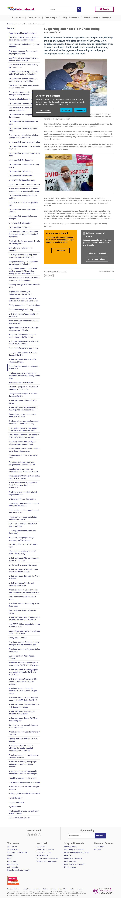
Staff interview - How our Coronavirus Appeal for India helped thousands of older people (23, 234)
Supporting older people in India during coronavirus (24, 367)
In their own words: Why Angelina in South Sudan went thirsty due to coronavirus (23, 485)
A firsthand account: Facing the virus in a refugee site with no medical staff (24, 643)
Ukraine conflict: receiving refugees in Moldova (23, 210)
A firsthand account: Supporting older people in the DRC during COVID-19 (23, 698)
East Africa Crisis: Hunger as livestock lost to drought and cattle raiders (24, 38)
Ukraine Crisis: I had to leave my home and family (24, 45)
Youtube (32, 834)
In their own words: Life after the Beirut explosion (24, 577)
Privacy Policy (26, 889)
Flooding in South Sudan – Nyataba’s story (23, 203)
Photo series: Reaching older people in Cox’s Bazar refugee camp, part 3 (24, 429)
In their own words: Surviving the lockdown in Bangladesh (22, 712)
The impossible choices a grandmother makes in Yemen (24, 812)
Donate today (41, 846)
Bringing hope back (16, 802)
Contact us (106, 18)
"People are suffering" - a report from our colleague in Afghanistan (23, 262)
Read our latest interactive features (22, 33)
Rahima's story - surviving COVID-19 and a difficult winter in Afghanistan (23, 72)
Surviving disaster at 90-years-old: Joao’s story (22, 531)
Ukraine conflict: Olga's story (20, 223)
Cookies (45, 889)
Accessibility (36, 889)
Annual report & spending (17, 852)
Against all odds (15, 806)
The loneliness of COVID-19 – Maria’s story (23, 456)
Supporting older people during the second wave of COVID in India (22, 335)
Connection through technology (21, 309)
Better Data (68, 855)
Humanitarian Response (73, 858)
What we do (33, 18)
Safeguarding (12, 864)
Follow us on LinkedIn (97, 259)
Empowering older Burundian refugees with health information (24, 504)
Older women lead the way (19, 817)
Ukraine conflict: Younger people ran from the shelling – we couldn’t (23, 79)
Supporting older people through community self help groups (21, 538)
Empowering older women (74, 849)
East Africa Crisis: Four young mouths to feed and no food (24, 86)
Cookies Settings (43, 110)
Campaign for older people (46, 861)
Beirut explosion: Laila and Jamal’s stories (22, 611)
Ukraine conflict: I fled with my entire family (23, 129)
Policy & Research (69, 18)
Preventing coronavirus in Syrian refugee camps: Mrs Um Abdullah (22, 463)
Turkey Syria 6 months (17, 637)
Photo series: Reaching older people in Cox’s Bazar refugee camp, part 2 (24, 435)
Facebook (28, 834)
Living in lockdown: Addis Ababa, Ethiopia (21, 657)
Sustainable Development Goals (76, 852)
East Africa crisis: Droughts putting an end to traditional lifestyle (23, 59)
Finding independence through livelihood (24, 305)
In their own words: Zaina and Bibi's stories (23, 401)
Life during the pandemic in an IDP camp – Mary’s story (22, 552)
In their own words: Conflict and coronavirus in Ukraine (21, 584)
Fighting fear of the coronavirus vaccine (24, 184)
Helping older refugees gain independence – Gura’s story (20, 292)
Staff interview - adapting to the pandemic (21, 249)
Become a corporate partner (47, 858)
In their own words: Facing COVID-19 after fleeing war (23, 719)
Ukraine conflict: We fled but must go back (23, 122)
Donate (106, 9)
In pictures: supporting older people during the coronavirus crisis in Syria (23, 772)
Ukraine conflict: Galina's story (21, 171)
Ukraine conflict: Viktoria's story (21, 175)
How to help (50, 18)
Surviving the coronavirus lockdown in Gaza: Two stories (23, 726)
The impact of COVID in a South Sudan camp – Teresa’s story (24, 477)
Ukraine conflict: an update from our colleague (23, 217)
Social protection (70, 861)
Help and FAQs (63, 889)
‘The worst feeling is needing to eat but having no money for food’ (24, 93)
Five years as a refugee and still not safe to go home (23, 524)
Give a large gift (42, 855)
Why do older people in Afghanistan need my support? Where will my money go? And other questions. (23, 271)
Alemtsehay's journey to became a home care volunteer (22, 415)
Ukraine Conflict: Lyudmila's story (22, 180)
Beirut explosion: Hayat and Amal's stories (22, 597)
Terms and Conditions (13, 889)
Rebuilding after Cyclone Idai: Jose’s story (23, 545)
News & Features (91, 18)
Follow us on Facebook (97, 253)
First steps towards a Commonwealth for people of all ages (23, 52)
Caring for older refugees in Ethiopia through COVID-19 (23, 353)
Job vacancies (13, 867)
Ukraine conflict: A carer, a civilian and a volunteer (24, 147)
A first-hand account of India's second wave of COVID (23, 321)
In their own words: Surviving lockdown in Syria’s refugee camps (24, 705)
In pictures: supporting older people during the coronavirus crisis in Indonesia (23, 764)
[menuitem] (15, 18)
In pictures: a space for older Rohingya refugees (24, 787)
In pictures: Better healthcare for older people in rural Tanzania (24, 342)
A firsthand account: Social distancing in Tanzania (24, 733)
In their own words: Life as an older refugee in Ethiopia (22, 360)
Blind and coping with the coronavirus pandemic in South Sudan (23, 387)
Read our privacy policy (59, 104)
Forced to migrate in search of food (22, 99)
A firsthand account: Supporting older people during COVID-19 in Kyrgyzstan (24, 663)
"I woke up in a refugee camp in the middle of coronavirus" (23, 518)
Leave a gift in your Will (45, 849)
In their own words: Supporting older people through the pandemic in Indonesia (23, 681)
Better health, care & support (75, 864)
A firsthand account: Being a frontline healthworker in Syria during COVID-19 (24, 591)
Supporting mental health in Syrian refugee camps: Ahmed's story (22, 442)
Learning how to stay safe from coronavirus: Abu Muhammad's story (23, 470)
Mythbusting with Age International (22, 498)
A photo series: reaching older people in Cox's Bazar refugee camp (24, 449)
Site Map (53, 889)
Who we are (17, 18)
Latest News (99, 846)
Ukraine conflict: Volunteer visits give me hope (24, 154)
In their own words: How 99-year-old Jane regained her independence (23, 408)
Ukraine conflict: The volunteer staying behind (24, 165)
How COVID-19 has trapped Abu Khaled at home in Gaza (24, 625)
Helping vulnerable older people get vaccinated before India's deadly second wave (24, 375)
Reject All (66, 110)
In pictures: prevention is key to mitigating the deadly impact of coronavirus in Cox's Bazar (21, 748)
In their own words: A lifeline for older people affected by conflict (23, 570)
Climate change (70, 867)
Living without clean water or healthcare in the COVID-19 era (24, 632)
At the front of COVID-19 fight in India (23, 348)
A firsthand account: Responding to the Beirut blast (24, 604)
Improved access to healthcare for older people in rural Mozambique (24, 278)
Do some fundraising (44, 852)
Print (52, 275)
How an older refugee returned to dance (24, 782)
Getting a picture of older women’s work (24, 793)
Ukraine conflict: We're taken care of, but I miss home (23, 65)
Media (72, 889)
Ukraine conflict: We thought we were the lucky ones (23, 115)
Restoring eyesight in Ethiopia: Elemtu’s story (24, 285)
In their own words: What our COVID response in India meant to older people (24, 189)
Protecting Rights (70, 846)
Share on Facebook (45, 275)
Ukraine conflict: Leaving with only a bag (24, 142)
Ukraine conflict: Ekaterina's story (22, 103)
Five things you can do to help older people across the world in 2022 (23, 255)
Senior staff (11, 861)
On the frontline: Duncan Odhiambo (23, 565)
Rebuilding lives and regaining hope (22, 778)
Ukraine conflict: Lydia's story (20, 227)
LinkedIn (49, 275)
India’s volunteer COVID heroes (21, 382)
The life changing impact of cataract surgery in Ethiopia (23, 493)
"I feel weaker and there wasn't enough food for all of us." (24, 511)
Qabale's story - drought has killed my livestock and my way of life (24, 136)
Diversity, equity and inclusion (18, 870)
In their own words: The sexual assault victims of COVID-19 (24, 559)
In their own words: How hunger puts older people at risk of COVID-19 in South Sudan (23, 672)
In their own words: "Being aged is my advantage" (23, 315)
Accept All (80, 110)
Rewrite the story (15, 797)
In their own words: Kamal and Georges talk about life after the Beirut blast (24, 618)
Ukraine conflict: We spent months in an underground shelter (24, 108)
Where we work (13, 849)
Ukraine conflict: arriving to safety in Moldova (23, 196)
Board (9, 858)
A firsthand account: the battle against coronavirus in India (24, 756)
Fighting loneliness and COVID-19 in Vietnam (23, 739)
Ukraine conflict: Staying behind (21, 160)
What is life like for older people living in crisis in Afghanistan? (24, 242)
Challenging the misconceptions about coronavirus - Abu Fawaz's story (24, 422)
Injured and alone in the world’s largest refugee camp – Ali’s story (24, 328)
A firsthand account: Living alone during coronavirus (24, 650)
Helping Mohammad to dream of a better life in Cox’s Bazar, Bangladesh (23, 299)
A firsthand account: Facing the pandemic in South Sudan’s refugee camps (23, 690)
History (10, 855)
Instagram (35, 834)
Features (11, 28)
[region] (61, 103)
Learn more (60, 251)
